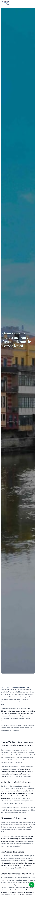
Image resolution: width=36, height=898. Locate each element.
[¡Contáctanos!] (31, 884)
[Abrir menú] (34, 3)
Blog (7, 687)
